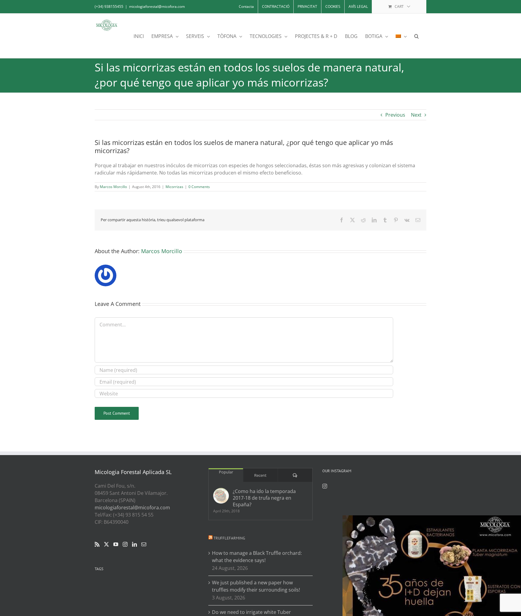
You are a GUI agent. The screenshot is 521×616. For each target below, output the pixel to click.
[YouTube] (115, 544)
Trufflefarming (229, 538)
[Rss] (97, 544)
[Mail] (143, 544)
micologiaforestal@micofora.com (157, 6)
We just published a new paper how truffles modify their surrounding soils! (256, 586)
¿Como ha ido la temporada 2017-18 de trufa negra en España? (264, 498)
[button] (416, 36)
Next (416, 115)
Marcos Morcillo (113, 186)
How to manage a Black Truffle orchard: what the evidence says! (257, 557)
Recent (260, 475)
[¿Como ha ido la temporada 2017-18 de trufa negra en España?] (221, 496)
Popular (226, 472)
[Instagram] (125, 544)
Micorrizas (174, 186)
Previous (395, 115)
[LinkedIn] (134, 544)
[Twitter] (106, 544)
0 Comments (199, 186)
